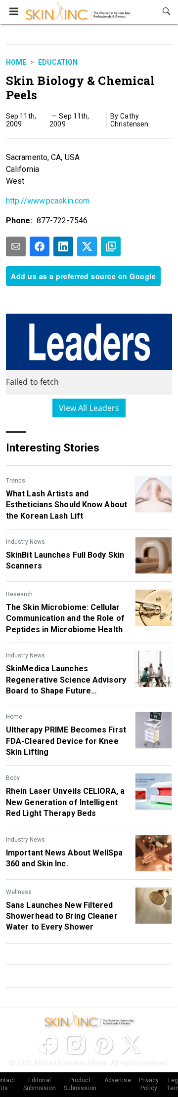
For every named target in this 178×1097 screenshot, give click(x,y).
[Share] (39, 246)
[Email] (16, 246)
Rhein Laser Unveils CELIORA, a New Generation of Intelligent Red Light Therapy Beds (65, 802)
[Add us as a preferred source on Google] (111, 246)
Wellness (19, 892)
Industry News (25, 541)
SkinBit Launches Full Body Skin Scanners (65, 560)
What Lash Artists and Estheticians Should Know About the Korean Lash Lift (66, 505)
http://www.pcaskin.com (47, 200)
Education (58, 62)
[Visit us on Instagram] (75, 1044)
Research (19, 594)
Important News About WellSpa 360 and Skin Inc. (64, 858)
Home (16, 62)
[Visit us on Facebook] (47, 1044)
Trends (15, 480)
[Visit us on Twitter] (130, 1044)
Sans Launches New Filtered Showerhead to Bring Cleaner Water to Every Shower (62, 916)
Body (13, 777)
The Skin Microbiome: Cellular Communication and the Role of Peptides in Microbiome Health (65, 618)
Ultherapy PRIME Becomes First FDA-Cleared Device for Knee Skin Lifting (66, 741)
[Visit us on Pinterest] (103, 1044)
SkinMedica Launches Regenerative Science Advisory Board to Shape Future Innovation (66, 680)
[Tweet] (87, 246)
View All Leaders (89, 408)
